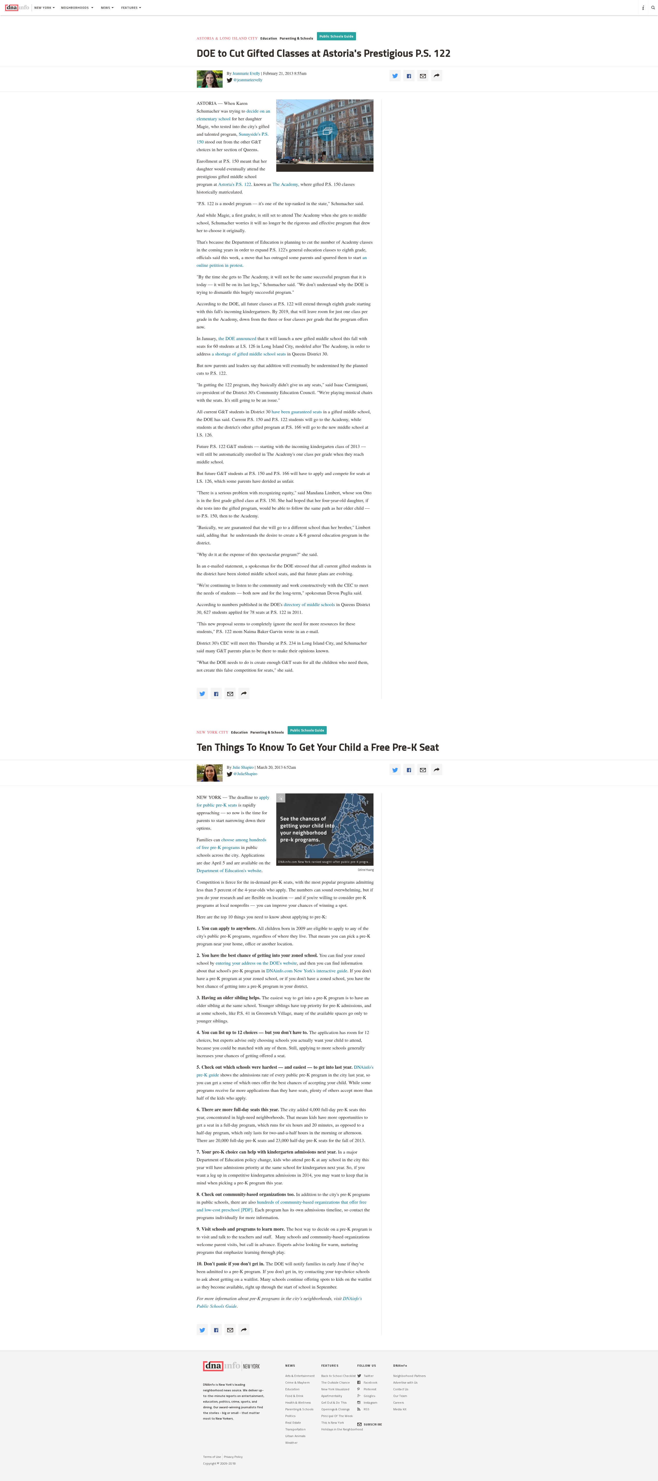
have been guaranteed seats (297, 411)
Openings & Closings (335, 1409)
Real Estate (293, 1422)
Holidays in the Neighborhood (342, 1429)
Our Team (400, 1395)
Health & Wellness (298, 1402)
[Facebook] (358, 1382)
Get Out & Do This (333, 1402)
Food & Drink (294, 1395)
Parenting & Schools (296, 38)
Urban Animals (295, 1435)
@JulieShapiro (245, 773)
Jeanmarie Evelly (246, 73)
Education (268, 38)
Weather (291, 1442)
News (105, 7)
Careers (398, 1402)
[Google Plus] (358, 1395)
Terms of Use (212, 1456)
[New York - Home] (17, 7)
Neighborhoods (75, 7)
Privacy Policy (233, 1456)
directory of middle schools (309, 604)
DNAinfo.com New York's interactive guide (306, 970)
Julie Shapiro (243, 767)
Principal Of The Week (337, 1415)
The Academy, (285, 184)
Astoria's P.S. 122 (234, 184)
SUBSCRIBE (373, 1424)
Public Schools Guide (336, 36)
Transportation (295, 1429)
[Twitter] (359, 1375)
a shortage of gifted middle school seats (249, 354)
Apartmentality (331, 1395)
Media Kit (399, 1409)
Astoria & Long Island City (227, 38)
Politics (290, 1415)
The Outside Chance (335, 1382)
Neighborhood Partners (409, 1375)
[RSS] (358, 1409)
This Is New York (332, 1422)
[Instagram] (358, 1402)
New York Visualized (335, 1389)
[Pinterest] (358, 1389)
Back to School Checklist (338, 1375)
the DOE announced (237, 338)
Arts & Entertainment (300, 1375)
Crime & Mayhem (297, 1382)
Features (129, 7)
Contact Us (400, 1389)
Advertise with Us (405, 1382)
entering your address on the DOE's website (256, 963)
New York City (213, 732)
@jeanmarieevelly (247, 79)
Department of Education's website (229, 870)
